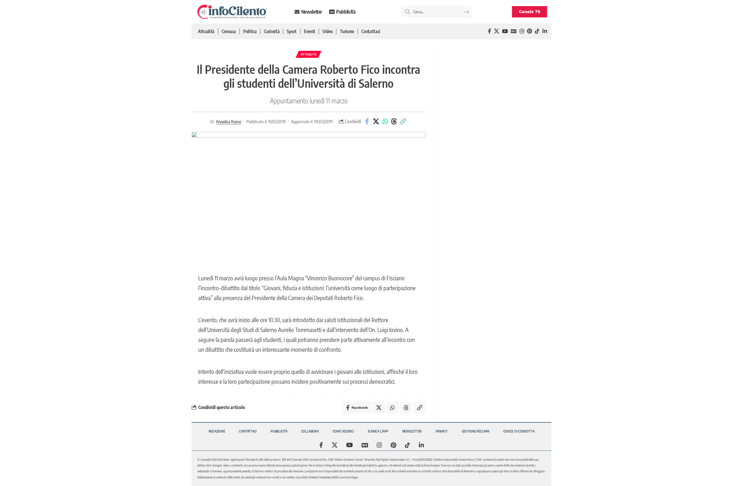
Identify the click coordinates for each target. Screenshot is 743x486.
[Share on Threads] (394, 121)
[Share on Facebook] (367, 121)
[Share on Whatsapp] (385, 121)
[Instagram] (522, 31)
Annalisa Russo (228, 121)
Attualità (308, 54)
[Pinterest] (529, 31)
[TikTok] (537, 31)
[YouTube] (505, 31)
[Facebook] (489, 31)
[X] (497, 31)
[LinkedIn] (545, 31)
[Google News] (513, 31)
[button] (403, 121)
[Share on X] (376, 121)
